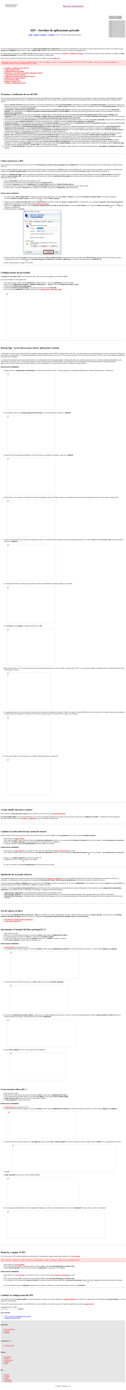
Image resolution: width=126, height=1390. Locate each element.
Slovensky (118, 29)
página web (56, 58)
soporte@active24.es (10, 5)
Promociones (8, 1381)
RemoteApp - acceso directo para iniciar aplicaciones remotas (23, 73)
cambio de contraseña (42, 204)
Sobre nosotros (4, 1324)
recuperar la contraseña (61, 851)
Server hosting (8, 1360)
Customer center (9, 1345)
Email (6, 1363)
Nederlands (118, 34)
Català (117, 32)
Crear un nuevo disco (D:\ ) (12, 921)
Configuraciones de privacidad (14, 71)
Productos (3, 1352)
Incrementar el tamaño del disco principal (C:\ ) (19, 919)
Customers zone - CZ (6, 1341)
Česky (117, 27)
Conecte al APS (9, 947)
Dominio (7, 1362)
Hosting (6, 1358)
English (118, 25)
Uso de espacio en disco (11, 79)
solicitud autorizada (59, 813)
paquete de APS (89, 1304)
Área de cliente (19, 838)
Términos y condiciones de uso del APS (16, 68)
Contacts (7, 1331)
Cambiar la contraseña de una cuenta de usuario (19, 76)
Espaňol (115, 17)
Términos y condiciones (28, 818)
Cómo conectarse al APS (12, 69)
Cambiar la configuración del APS (15, 83)
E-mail (6, 1378)
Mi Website (7, 1357)
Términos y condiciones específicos (72, 53)
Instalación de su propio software (14, 78)
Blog (2, 1370)
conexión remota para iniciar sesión (51, 289)
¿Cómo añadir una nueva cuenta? (15, 74)
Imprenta (7, 1332)
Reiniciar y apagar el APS (12, 81)
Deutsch (118, 36)
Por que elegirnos (9, 1329)
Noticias (6, 1375)
